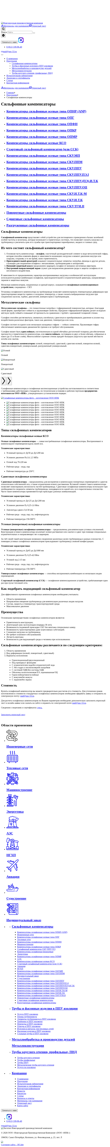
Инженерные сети (25, 934)
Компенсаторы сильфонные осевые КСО (36, 961)
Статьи (9, 80)
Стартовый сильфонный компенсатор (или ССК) (39, 964)
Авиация (21, 966)
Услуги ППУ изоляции (27, 1014)
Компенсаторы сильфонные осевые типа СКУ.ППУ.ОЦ (42, 988)
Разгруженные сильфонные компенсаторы (36, 1003)
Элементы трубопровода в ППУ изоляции (36, 1019)
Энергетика (22, 954)
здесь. (39, 707)
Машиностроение (25, 944)
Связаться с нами (9, 42)
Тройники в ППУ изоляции (30, 1021)
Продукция (11, 61)
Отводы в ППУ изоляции (29, 1026)
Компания (19, 1073)
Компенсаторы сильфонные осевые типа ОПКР (39, 947)
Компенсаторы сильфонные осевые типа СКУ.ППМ (41, 973)
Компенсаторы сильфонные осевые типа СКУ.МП (40, 971)
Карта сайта (22, 1105)
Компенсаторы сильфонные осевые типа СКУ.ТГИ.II (41, 995)
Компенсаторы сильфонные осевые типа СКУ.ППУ (40, 981)
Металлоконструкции (22, 71)
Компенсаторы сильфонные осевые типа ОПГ (38, 937)
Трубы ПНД (22, 1062)
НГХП (20, 969)
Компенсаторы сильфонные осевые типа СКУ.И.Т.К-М (42, 990)
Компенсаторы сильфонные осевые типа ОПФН (39, 942)
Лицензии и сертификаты (18, 78)
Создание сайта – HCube (12, 1144)
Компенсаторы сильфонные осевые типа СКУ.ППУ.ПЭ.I (43, 983)
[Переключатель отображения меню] (2, 54)
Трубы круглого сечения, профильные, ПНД (32, 73)
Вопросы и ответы (25, 1098)
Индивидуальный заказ (28, 976)
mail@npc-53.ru (10, 51)
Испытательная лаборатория (19, 75)
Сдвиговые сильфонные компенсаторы (35, 1000)
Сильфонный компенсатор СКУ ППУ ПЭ (36, 949)
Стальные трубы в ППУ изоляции (32, 1033)
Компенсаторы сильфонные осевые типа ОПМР (39, 956)
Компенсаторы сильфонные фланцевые (35, 951)
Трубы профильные (26, 1060)
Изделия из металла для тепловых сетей (35, 1029)
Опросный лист (39, 26)
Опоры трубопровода (27, 1016)
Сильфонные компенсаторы (24, 63)
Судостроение (23, 978)
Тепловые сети (24, 939)
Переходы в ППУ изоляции (29, 1024)
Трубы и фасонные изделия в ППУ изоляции (32, 66)
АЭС (19, 959)
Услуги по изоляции (26, 1067)
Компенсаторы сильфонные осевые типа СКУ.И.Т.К (41, 993)
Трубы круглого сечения (28, 1058)
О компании (12, 58)
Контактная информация (17, 83)
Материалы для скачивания (16, 26)
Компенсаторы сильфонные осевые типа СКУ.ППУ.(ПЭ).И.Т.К (46, 986)
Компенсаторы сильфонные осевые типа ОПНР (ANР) (42, 932)
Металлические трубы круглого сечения (35, 1065)
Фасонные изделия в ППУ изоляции (34, 1031)
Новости (21, 1091)
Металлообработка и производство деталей (32, 68)
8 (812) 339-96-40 (14, 47)
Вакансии (21, 1093)
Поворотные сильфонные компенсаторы (35, 998)
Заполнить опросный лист (13, 714)
